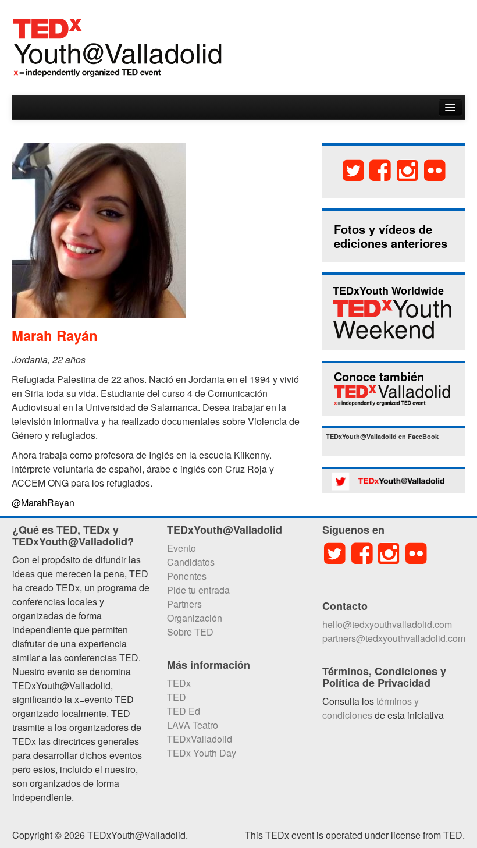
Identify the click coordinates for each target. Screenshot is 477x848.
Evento (181, 548)
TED (176, 697)
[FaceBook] (380, 169)
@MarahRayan (43, 502)
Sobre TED (190, 631)
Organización (194, 618)
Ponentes (187, 576)
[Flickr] (434, 169)
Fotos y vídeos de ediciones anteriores (390, 236)
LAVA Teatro (192, 725)
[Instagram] (407, 169)
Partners (184, 604)
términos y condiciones (370, 708)
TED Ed (183, 711)
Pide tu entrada (198, 590)
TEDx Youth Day (201, 753)
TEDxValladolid (199, 739)
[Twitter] (353, 169)
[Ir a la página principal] (117, 46)
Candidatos (191, 562)
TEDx (179, 683)
